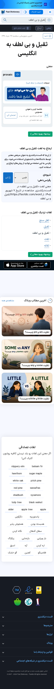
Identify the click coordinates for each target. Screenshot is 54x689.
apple (43, 509)
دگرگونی (18, 517)
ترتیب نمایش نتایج (19, 28)
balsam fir (37, 466)
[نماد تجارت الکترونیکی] (28, 590)
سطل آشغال (35, 531)
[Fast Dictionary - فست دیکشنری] (11, 12)
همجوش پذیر (16, 524)
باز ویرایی (41, 538)
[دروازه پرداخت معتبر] (38, 590)
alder (11, 509)
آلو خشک (12, 553)
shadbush (18, 495)
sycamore (36, 495)
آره (26, 545)
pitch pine (36, 481)
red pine (18, 488)
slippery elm (17, 466)
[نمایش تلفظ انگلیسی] (18, 74)
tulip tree (17, 502)
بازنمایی (26, 538)
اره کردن (40, 545)
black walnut (35, 502)
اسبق (12, 545)
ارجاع (39, 28)
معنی (48, 28)
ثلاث (46, 239)
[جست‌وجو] (5, 20)
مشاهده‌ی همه (8, 301)
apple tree (27, 509)
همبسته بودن (37, 524)
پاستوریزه (34, 517)
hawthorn (17, 473)
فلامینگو (42, 553)
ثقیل (46, 227)
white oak (18, 481)
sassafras (35, 488)
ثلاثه (46, 246)
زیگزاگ (11, 538)
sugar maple (35, 473)
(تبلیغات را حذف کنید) (34, 83)
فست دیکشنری (19, 671)
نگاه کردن (17, 531)
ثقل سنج (44, 220)
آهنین (27, 553)
